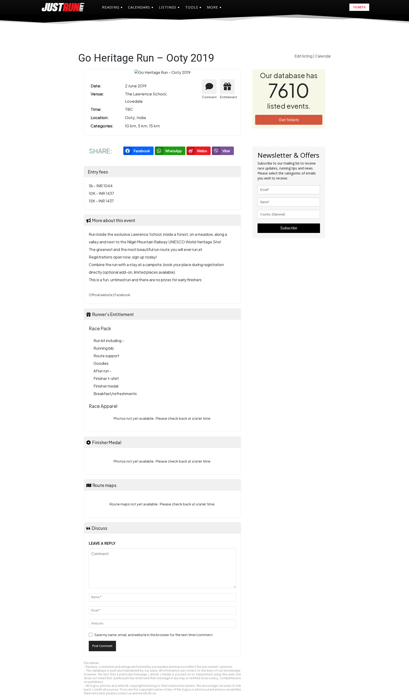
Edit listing (303, 56)
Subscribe (288, 228)
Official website (101, 295)
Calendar (323, 56)
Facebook (122, 295)
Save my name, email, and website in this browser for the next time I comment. (153, 635)
